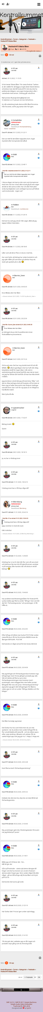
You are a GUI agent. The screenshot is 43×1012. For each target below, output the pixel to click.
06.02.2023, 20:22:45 (15, 629)
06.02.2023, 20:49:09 (15, 715)
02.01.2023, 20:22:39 (14, 318)
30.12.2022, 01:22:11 (14, 132)
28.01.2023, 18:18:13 (14, 452)
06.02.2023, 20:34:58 (15, 667)
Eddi (15, 154)
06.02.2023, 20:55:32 (15, 792)
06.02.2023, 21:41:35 (15, 935)
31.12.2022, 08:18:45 (14, 247)
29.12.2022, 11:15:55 (11, 78)
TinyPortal (16, 1006)
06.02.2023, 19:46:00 (15, 592)
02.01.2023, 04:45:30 (14, 287)
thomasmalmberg (25, 127)
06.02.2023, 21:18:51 (15, 856)
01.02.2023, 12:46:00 (15, 556)
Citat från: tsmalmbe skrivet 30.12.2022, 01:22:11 (16, 171)
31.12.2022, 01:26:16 (14, 215)
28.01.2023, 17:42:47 (14, 418)
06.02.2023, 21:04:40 (15, 824)
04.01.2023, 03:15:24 (14, 359)
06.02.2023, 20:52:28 (15, 762)
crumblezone (24, 209)
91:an (12, 49)
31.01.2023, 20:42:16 (15, 512)
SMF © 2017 (19, 1002)
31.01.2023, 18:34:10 (15, 482)
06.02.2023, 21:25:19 (15, 905)
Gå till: (20, 977)
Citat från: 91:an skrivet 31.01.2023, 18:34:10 (15, 518)
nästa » (38, 51)
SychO (29, 1008)
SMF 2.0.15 (10, 1002)
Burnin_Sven (19, 275)
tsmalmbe (17, 120)
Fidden (16, 204)
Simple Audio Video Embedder (21, 1004)
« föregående (30, 51)
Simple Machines (30, 1002)
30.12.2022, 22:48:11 (14, 164)
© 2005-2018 (25, 1006)
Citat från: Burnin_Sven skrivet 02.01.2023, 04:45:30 (17, 324)
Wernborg (17, 501)
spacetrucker (18, 407)
